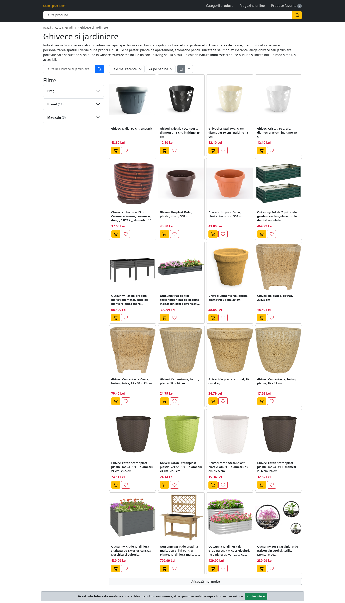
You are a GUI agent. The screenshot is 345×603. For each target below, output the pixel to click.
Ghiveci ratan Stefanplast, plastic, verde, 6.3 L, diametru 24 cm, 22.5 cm (181, 467)
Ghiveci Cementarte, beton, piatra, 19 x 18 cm (276, 381)
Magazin (56, 117)
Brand (55, 104)
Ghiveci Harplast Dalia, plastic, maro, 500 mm (176, 214)
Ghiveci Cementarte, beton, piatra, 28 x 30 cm (179, 381)
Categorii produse (219, 5)
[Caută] (297, 15)
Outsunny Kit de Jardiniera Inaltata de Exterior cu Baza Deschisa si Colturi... (131, 550)
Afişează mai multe (205, 581)
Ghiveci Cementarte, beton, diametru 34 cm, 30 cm (228, 298)
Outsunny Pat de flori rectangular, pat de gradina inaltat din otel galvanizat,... (180, 300)
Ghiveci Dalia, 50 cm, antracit (131, 128)
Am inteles (258, 596)
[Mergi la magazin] (115, 150)
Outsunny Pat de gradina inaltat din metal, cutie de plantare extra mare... (129, 300)
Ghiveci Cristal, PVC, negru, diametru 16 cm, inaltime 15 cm (180, 132)
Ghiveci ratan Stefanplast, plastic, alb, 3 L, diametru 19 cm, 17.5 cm (228, 467)
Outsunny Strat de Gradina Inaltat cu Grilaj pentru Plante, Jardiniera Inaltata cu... (179, 551)
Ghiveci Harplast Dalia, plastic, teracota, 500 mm (226, 214)
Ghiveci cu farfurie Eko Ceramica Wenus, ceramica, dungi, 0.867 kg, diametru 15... (132, 216)
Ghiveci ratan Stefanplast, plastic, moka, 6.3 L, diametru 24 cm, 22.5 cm (132, 467)
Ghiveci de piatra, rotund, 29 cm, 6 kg (228, 381)
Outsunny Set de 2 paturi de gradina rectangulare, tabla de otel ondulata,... (277, 216)
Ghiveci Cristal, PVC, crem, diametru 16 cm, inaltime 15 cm (228, 132)
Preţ (50, 91)
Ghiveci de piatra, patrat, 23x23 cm (275, 298)
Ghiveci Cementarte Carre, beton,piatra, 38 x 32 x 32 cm (131, 381)
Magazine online (252, 5)
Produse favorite (283, 5)
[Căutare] (99, 69)
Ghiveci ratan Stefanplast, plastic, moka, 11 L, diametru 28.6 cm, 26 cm (277, 467)
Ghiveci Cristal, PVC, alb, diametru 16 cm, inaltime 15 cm (277, 132)
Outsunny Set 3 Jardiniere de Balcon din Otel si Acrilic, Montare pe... (277, 550)
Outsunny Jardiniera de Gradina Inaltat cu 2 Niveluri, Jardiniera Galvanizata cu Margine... (229, 551)
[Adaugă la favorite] (125, 150)
